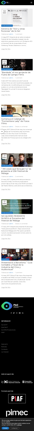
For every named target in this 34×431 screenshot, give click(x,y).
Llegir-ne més (5, 49)
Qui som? (4, 325)
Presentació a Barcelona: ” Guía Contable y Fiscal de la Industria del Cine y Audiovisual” (16, 266)
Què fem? (4, 327)
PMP (3, 332)
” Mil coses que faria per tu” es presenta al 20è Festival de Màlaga (16, 171)
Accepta (5, 428)
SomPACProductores (8, 330)
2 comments (19, 176)
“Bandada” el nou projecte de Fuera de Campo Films (16, 73)
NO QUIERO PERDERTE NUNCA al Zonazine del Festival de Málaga (13, 218)
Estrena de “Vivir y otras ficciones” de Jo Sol (13, 30)
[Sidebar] (2, 131)
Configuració (14, 428)
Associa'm (4, 344)
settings (19, 425)
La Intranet (5, 352)
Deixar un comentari (21, 126)
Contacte (4, 349)
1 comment (18, 34)
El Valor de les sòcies (7, 25)
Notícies (4, 347)
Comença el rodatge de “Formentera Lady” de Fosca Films (15, 121)
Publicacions (5, 259)
